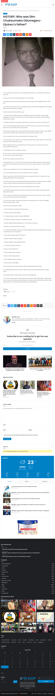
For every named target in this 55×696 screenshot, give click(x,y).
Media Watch (4, 582)
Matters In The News (6, 580)
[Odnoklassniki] (27, 34)
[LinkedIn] (11, 34)
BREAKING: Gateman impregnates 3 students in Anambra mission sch (28, 504)
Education (4, 570)
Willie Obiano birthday (27, 311)
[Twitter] (7, 34)
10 (4, 661)
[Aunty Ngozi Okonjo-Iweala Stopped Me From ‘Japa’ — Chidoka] (45, 627)
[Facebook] (4, 34)
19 (19, 664)
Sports (3, 591)
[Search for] (53, 5)
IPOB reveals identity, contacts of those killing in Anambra (25, 498)
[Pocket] (30, 34)
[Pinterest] (17, 34)
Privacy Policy (51, 693)
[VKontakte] (23, 34)
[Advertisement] (27, 17)
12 (19, 661)
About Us (39, 693)
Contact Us (44, 693)
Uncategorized (5, 593)
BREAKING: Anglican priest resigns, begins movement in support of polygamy (30, 510)
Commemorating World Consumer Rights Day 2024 (24, 486)
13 (27, 661)
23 (50, 664)
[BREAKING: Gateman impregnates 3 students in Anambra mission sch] (6, 506)
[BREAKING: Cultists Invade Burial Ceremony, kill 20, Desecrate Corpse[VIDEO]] (6, 494)
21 (35, 664)
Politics (3, 586)
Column (3, 567)
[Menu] (1, 5)
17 (4, 664)
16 (50, 661)
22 (42, 664)
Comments (44, 481)
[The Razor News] (10, 4)
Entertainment (5, 572)
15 (42, 661)
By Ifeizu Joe (8, 30)
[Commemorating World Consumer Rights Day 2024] (6, 488)
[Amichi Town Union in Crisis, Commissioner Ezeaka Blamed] (45, 617)
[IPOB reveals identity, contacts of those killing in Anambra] (6, 500)
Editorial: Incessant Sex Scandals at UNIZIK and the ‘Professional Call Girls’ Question (43, 394)
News (3, 584)
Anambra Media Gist (6, 563)
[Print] (41, 305)
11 (12, 661)
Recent (26, 481)
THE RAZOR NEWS (23, 693)
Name (4, 424)
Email (4, 429)
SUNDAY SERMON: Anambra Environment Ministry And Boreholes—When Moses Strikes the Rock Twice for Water (9, 393)
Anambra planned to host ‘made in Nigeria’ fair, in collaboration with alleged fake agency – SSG (28, 1)
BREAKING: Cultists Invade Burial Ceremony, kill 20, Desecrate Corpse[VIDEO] (30, 492)
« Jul (2, 673)
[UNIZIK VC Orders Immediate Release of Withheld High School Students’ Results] (9, 627)
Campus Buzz (5, 565)
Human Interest (5, 576)
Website (30, 429)
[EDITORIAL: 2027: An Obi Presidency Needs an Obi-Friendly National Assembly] (27, 385)
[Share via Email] (38, 305)
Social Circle (4, 588)
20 (27, 664)
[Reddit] (20, 34)
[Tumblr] (14, 34)
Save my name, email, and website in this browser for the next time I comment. (21, 435)
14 (35, 661)
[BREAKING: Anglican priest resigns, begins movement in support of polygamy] (6, 512)
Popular (10, 481)
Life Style (4, 578)
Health (3, 574)
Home (35, 693)
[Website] (12, 322)
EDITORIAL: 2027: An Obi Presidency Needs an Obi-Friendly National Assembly (26, 392)
